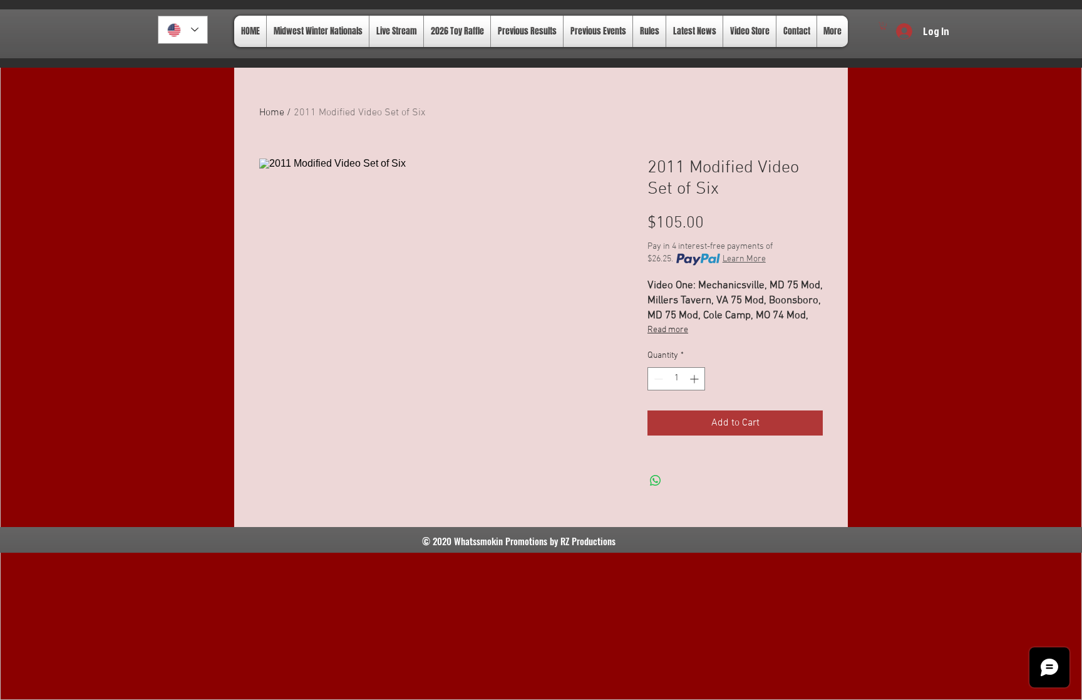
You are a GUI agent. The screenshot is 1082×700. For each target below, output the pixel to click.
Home (271, 113)
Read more (667, 330)
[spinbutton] (676, 379)
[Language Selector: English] (183, 30)
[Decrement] (657, 379)
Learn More (744, 259)
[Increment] (695, 379)
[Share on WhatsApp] (655, 480)
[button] (883, 26)
